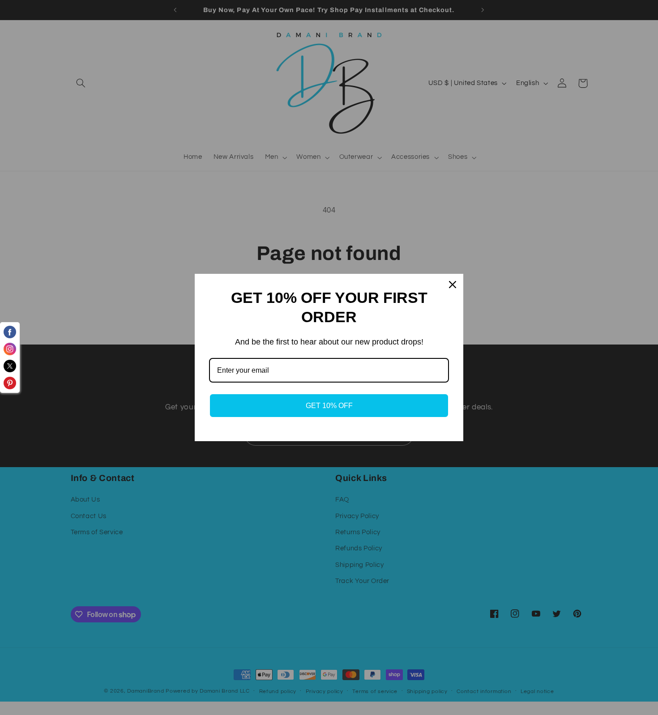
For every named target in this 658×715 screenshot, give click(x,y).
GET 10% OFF (329, 405)
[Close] (452, 284)
